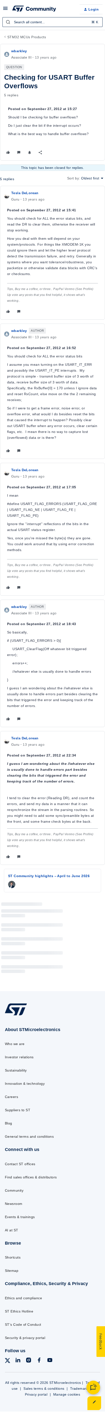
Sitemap (11, 1271)
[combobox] (52, 22)
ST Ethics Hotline (19, 1311)
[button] (5, 10)
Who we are (15, 1044)
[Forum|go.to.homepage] (34, 9)
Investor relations (19, 1057)
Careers (11, 1097)
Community (14, 1190)
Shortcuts (13, 1257)
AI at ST (11, 1230)
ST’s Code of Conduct (23, 1324)
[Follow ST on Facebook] (39, 1361)
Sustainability (16, 1070)
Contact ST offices (20, 1164)
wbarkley (19, 51)
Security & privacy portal (25, 1338)
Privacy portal (36, 1394)
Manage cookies (66, 1394)
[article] (52, 253)
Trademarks (80, 1388)
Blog (8, 1123)
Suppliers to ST (17, 1110)
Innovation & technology (25, 1084)
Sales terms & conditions (43, 1388)
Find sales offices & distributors (31, 1177)
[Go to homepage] (16, 1015)
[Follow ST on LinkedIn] (18, 1361)
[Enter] (8, 22)
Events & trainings (20, 1217)
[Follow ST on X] (7, 1361)
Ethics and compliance (23, 1298)
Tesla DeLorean (25, 193)
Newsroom (13, 1204)
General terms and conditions (29, 1136)
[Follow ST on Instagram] (29, 1361)
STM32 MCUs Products (26, 37)
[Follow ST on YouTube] (50, 1361)
